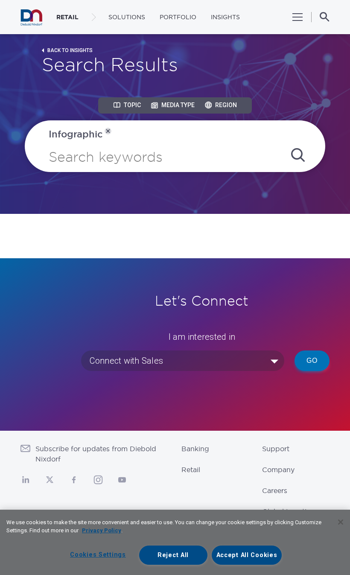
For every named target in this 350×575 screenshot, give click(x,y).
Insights (225, 17)
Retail (190, 469)
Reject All (173, 555)
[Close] (340, 522)
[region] (175, 542)
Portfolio (178, 17)
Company (278, 469)
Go (312, 360)
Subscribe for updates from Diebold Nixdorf (95, 453)
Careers (274, 490)
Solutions (126, 17)
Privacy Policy (101, 530)
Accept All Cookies (246, 555)
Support (275, 448)
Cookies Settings (98, 554)
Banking (195, 448)
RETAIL (67, 17)
